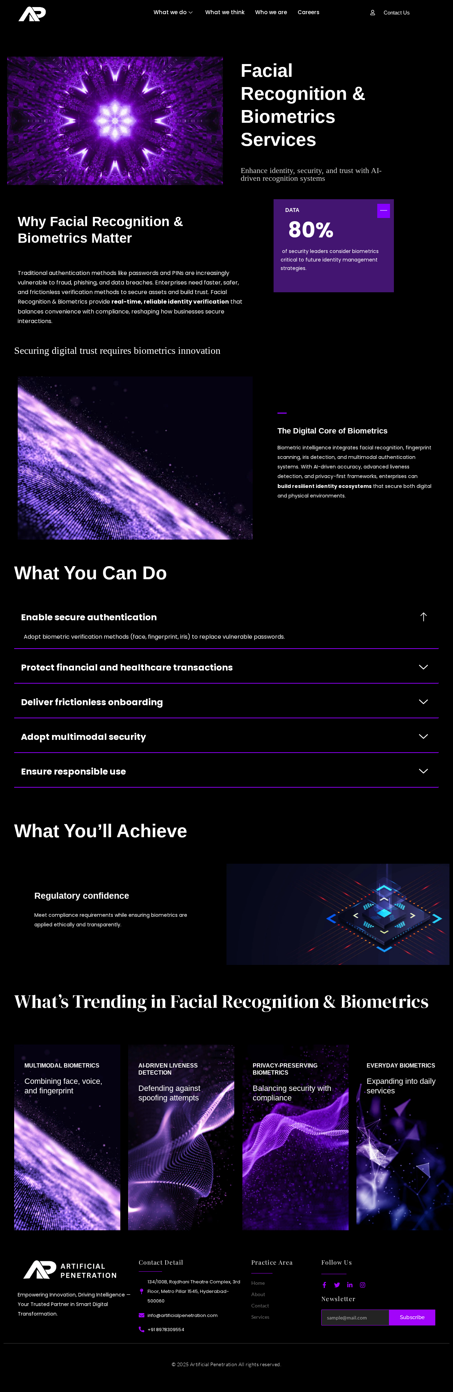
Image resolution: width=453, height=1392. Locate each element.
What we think (225, 12)
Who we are (271, 12)
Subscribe (412, 1317)
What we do (170, 12)
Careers (309, 12)
